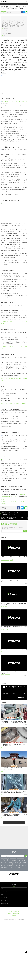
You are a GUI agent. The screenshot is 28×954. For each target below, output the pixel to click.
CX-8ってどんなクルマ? (7, 28)
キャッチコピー (9, 860)
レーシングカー (3, 860)
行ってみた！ (6, 867)
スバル (17, 860)
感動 (20, 860)
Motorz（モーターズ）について (14, 909)
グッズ (15, 867)
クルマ (2, 12)
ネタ (25, 860)
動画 (22, 860)
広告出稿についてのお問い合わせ (14, 913)
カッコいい (9, 862)
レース (6, 629)
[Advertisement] (14, 838)
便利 (1, 862)
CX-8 (23, 501)
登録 (25, 531)
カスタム (3, 503)
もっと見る (14, 822)
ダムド (19, 501)
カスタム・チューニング (5, 559)
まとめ (4, 35)
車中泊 (24, 862)
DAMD (15, 501)
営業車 (23, 859)
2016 (13, 865)
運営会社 (14, 915)
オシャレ (5, 862)
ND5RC (6, 606)
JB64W (7, 651)
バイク (18, 862)
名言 (14, 860)
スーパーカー (3, 865)
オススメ (2, 606)
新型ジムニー (3, 651)
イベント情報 (8, 865)
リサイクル (14, 862)
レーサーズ (3, 900)
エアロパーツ (10, 501)
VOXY (7, 583)
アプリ (21, 862)
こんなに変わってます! (7, 33)
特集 (5, 12)
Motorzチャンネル (5, 903)
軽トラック (19, 859)
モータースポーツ (13, 859)
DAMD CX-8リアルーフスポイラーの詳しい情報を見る (13, 403)
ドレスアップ (4, 501)
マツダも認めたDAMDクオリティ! (9, 30)
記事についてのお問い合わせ (14, 911)
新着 (2, 888)
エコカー (5, 859)
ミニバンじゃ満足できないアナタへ (9, 31)
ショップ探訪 (4, 897)
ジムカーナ (16, 865)
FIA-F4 (2, 867)
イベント (2, 629)
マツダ (7, 503)
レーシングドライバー (23, 865)
